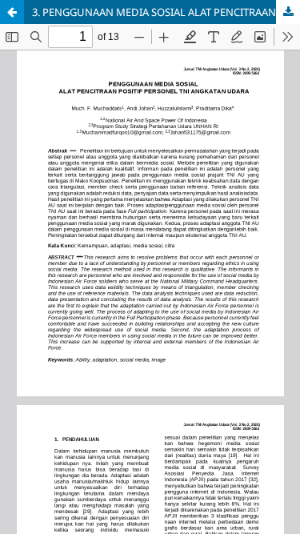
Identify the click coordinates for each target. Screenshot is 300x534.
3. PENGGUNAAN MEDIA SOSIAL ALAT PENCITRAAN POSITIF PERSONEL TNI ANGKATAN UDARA (166, 12)
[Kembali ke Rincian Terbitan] (12, 12)
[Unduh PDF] (288, 12)
